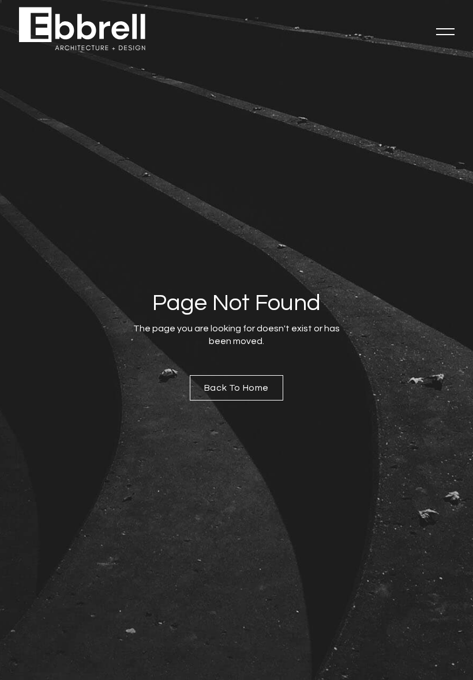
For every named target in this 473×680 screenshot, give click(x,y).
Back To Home (236, 387)
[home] (81, 29)
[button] (445, 31)
